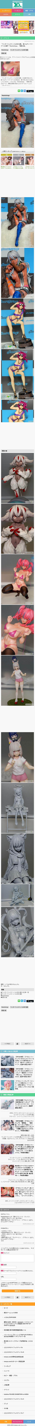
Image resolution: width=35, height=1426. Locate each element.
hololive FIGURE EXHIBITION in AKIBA (16, 1394)
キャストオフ (26, 1137)
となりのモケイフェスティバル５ (14, 1399)
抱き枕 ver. (23, 1181)
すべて (6, 1308)
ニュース (6, 1371)
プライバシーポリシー (13, 1284)
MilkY (32, 1158)
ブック (6, 1403)
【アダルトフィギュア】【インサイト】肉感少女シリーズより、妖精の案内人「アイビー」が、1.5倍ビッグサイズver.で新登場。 (24, 1085)
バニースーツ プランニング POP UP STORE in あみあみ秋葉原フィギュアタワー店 (18, 1335)
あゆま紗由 (30, 1140)
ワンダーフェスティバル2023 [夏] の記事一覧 (15, 992)
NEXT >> (27, 1043)
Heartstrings (5, 50)
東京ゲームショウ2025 (11, 1312)
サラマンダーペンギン (27, 1201)
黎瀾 (22, 1135)
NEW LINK (30, 1180)
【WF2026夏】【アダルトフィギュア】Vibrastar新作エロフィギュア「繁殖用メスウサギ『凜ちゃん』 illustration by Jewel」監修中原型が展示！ (24, 1072)
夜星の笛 (4, 53)
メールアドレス (9, 1270)
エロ (17, 1138)
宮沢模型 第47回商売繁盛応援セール (15, 1330)
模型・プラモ (29, 10)
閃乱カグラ (23, 1180)
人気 (29, 14)
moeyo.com (17, 1425)
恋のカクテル (25, 1159)
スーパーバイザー (14, 1201)
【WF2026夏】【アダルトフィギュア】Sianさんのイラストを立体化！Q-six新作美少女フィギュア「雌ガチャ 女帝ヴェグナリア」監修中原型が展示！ (24, 1060)
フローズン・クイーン (16, 1116)
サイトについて (17, 1421)
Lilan (16, 1181)
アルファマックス (28, 1116)
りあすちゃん (11, 1138)
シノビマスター (5, 1181)
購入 (29, 1135)
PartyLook (31, 1138)
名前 (5, 1264)
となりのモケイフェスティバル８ (14, 1352)
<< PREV (7, 1043)
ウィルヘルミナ (29, 1113)
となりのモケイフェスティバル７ (14, 1413)
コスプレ (5, 14)
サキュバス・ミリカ (14, 1159)
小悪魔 (4, 1138)
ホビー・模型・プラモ (10, 1375)
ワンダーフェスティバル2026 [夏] (24, 1114)
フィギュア (17, 10)
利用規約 (27, 1284)
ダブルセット (23, 1138)
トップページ (6, 10)
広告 (6, 1421)
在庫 (32, 1135)
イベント (17, 14)
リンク (29, 1421)
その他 (6, 1408)
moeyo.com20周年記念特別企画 (13, 1357)
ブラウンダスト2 (18, 1113)
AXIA (11, 1113)
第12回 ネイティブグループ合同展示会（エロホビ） (18, 1341)
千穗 (32, 1137)
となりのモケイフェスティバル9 (24, 1202)
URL (2, 1277)
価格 (25, 1135)
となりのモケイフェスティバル (13, 1347)
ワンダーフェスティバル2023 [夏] (19, 50)
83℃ (6, 1201)
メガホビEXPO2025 (10, 1317)
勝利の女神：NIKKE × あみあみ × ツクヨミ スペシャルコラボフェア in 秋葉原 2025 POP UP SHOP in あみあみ (18, 1323)
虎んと (32, 1159)
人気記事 (6, 1385)
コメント (7, 1253)
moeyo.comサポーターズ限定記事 (14, 1361)
